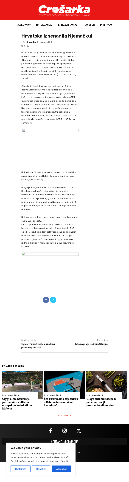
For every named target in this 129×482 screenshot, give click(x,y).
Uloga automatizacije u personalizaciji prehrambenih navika (101, 402)
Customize (20, 469)
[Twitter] (53, 300)
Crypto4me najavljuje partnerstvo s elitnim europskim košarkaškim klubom (17, 403)
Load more (63, 415)
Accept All (61, 469)
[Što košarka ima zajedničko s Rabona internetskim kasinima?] (64, 385)
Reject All (41, 469)
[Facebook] (46, 300)
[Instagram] (64, 431)
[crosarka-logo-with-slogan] (64, 9)
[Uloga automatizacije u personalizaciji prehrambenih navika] (106, 385)
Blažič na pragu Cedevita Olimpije (91, 344)
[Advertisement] (64, 316)
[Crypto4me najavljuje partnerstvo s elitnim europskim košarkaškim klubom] (22, 385)
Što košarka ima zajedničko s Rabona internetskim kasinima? (61, 402)
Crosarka (31, 42)
